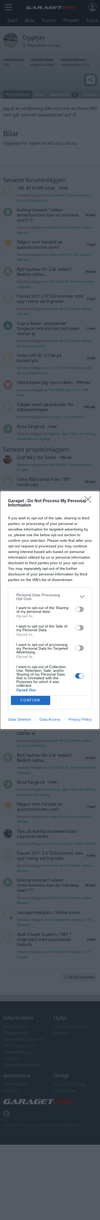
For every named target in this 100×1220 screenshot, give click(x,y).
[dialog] (50, 610)
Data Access (49, 719)
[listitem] (50, 597)
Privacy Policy (80, 719)
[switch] (79, 609)
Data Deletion (19, 719)
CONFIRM (30, 700)
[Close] (90, 501)
